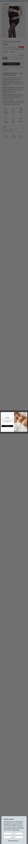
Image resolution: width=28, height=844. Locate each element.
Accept (13, 833)
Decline (13, 837)
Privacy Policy (16, 830)
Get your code (7, 426)
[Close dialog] (26, 413)
